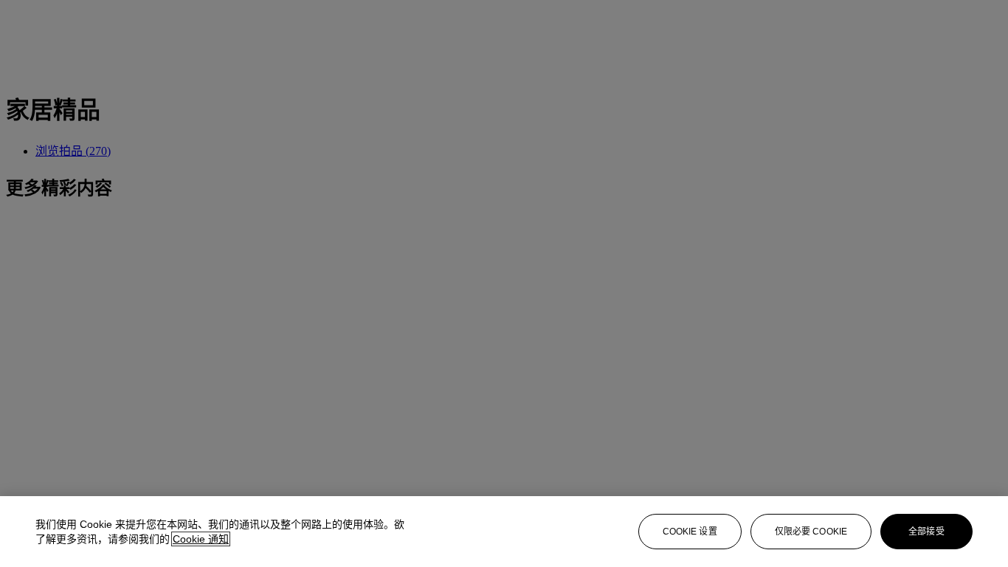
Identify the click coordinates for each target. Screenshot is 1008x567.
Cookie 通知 (201, 539)
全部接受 (926, 531)
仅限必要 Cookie (811, 531)
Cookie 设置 (690, 531)
